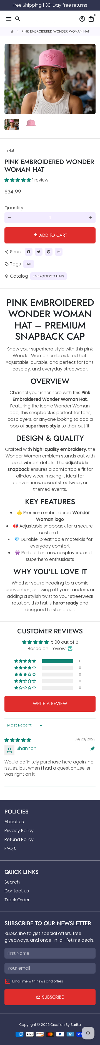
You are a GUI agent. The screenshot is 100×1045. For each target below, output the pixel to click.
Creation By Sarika (66, 1024)
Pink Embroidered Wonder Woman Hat (55, 31)
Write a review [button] (50, 703)
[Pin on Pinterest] (48, 252)
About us (14, 821)
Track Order (16, 900)
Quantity (13, 208)
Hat (9, 150)
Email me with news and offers (37, 981)
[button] (18, 180)
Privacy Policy (19, 830)
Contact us (16, 891)
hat (29, 264)
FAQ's (10, 848)
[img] (17, 740)
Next (90, 79)
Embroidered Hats (48, 276)
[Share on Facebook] (28, 252)
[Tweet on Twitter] (38, 252)
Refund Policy (19, 839)
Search (12, 882)
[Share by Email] (58, 252)
